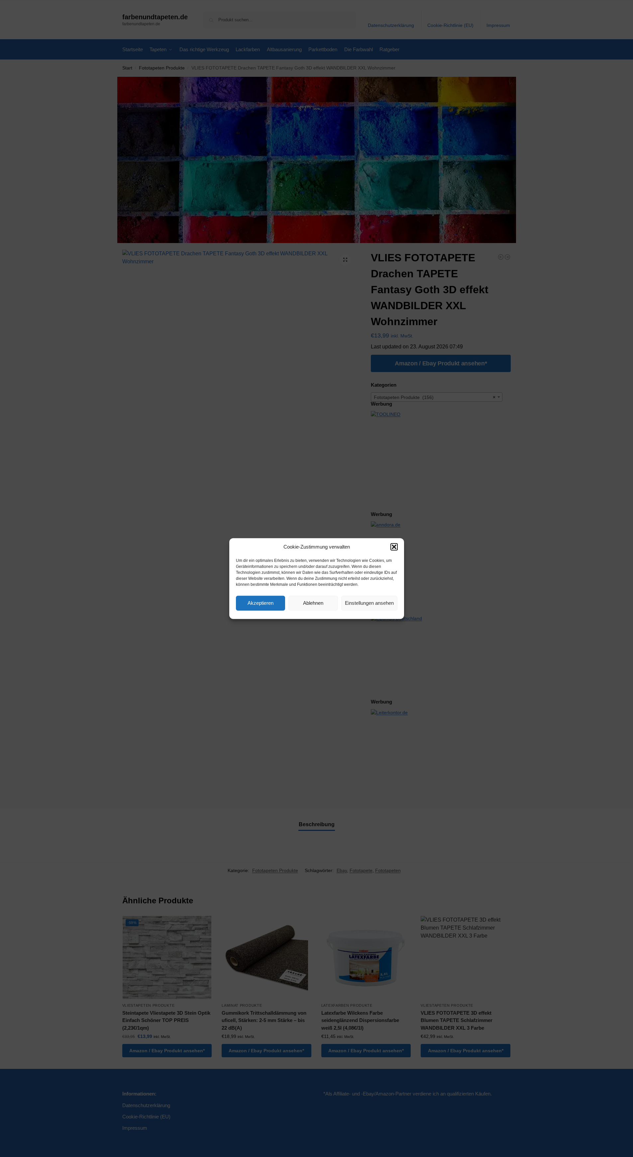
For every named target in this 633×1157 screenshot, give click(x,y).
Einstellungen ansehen (369, 603)
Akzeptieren (260, 603)
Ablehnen (313, 603)
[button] (394, 547)
